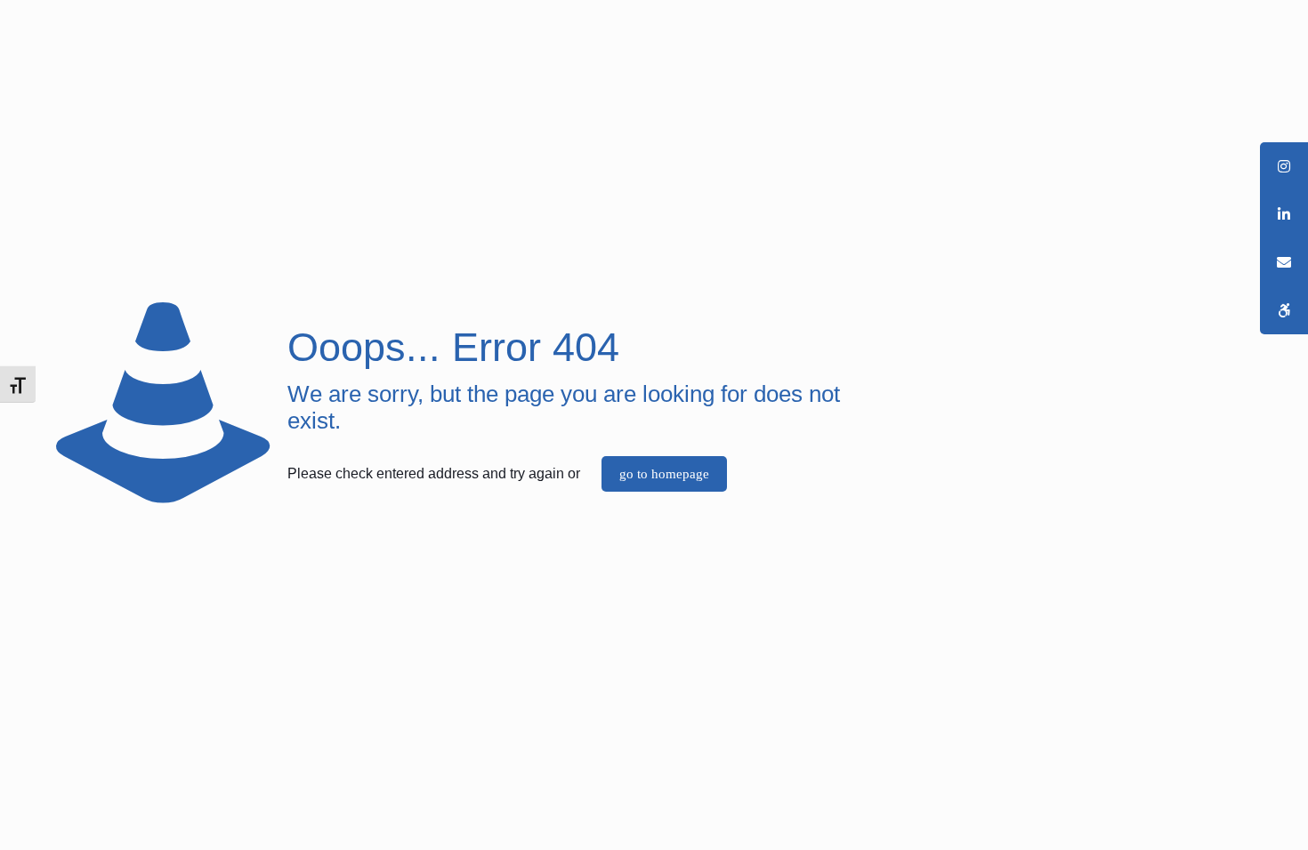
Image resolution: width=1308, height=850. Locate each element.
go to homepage (664, 474)
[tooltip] (1284, 310)
